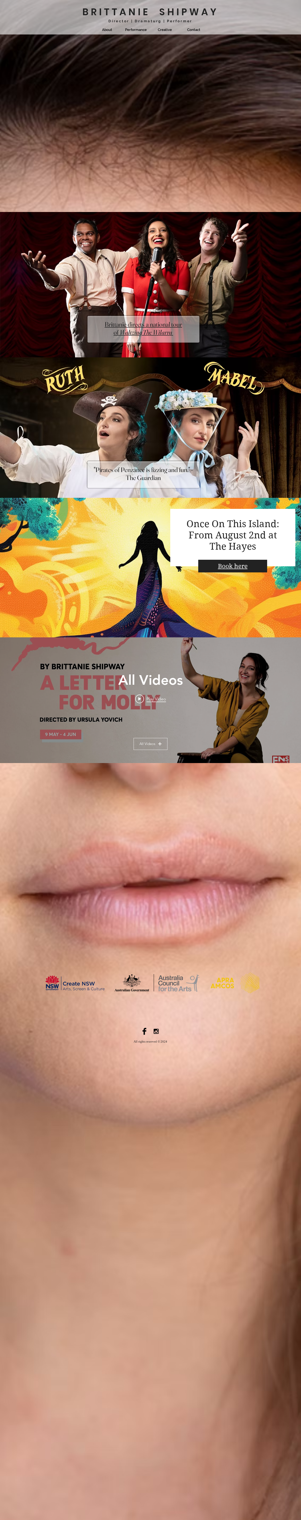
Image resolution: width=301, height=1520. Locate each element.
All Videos (147, 743)
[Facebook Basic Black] (144, 1031)
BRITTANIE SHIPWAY (150, 12)
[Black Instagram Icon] (156, 1031)
